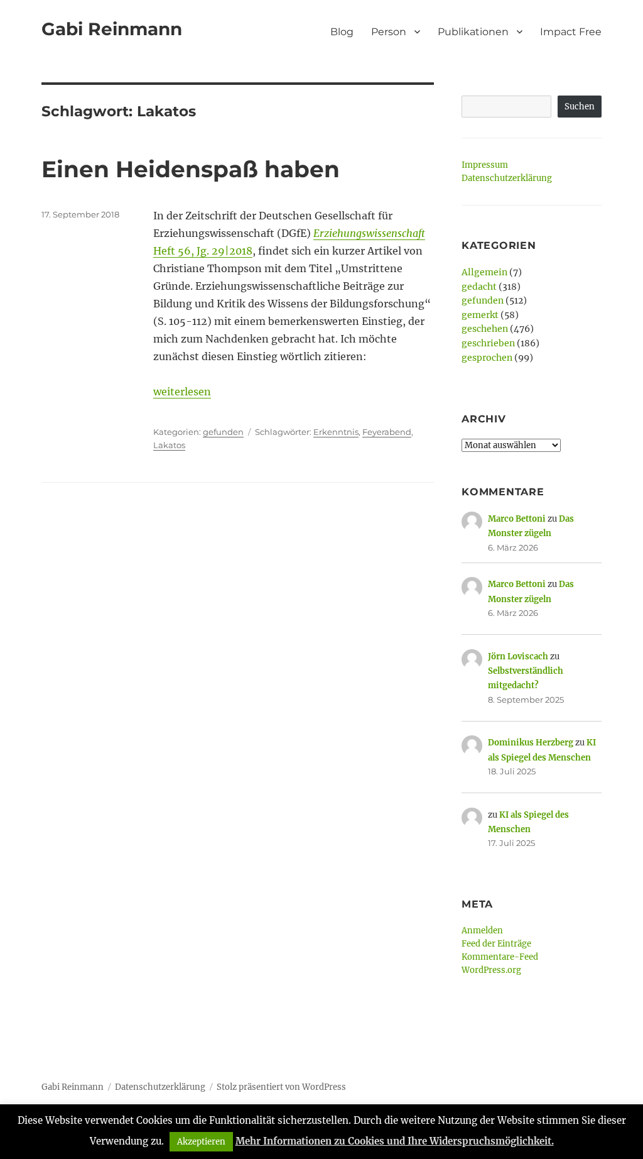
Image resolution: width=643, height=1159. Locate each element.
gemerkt (480, 315)
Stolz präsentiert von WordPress (281, 1087)
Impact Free (571, 32)
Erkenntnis (336, 432)
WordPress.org (491, 970)
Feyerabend (386, 432)
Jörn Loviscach (518, 656)
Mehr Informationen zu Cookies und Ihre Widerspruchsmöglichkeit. (394, 1141)
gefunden (223, 432)
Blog (342, 32)
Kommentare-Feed (500, 957)
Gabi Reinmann (111, 29)
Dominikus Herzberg (530, 742)
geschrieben (488, 343)
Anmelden (482, 930)
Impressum (485, 165)
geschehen (485, 328)
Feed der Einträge (496, 943)
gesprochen (487, 357)
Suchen (580, 106)
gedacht (479, 286)
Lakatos (169, 445)
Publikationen (473, 32)
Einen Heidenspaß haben (190, 169)
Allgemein (484, 272)
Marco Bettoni (517, 519)
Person (388, 32)
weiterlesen (182, 391)
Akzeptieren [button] (201, 1141)
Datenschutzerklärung (507, 178)
